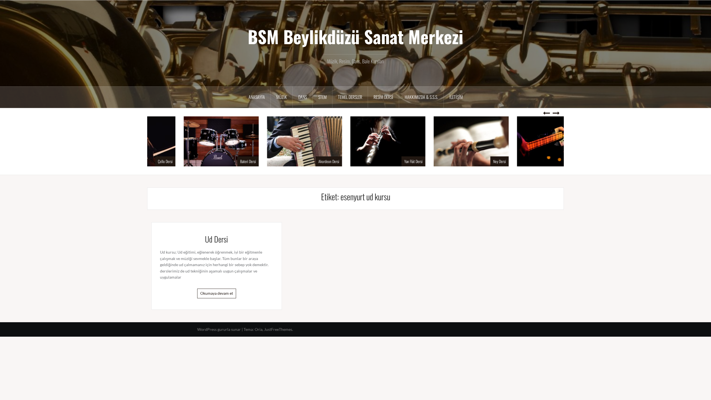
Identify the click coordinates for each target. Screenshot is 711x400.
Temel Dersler (350, 97)
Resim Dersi (383, 97)
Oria (258, 329)
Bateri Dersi (216, 161)
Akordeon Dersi (296, 161)
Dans (302, 97)
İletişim (456, 97)
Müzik (281, 97)
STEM (322, 97)
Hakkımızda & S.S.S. (421, 97)
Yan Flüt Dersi (381, 161)
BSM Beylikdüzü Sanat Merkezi (355, 36)
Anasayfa (257, 97)
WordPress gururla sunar (219, 329)
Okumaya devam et (216, 293)
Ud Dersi (216, 239)
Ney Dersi (467, 161)
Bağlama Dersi (547, 161)
